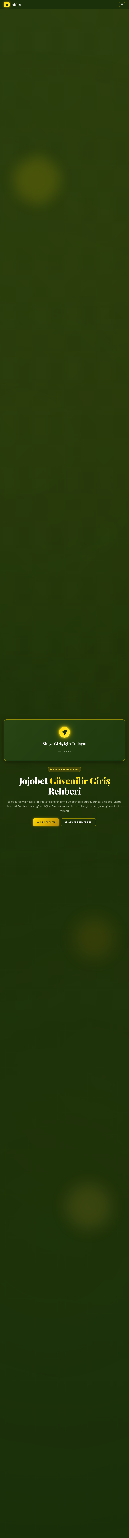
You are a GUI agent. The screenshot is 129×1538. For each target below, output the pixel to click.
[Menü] (122, 4)
